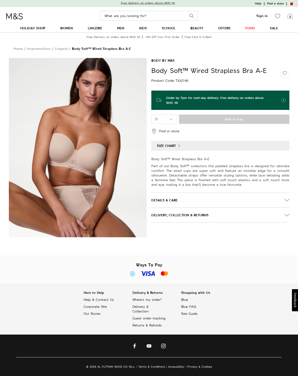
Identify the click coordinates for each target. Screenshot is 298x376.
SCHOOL (169, 28)
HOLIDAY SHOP (32, 28)
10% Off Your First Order (162, 37)
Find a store (275, 3)
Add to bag (234, 119)
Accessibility (176, 366)
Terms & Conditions (152, 366)
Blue (184, 300)
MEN (120, 28)
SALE (274, 28)
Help (258, 3)
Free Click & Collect (198, 37)
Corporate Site (95, 307)
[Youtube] (149, 347)
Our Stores (92, 314)
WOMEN (66, 28)
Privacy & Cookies (199, 366)
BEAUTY (196, 28)
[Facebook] (134, 347)
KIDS (143, 28)
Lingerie (61, 48)
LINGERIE (95, 28)
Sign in (262, 16)
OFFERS (224, 28)
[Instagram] (163, 347)
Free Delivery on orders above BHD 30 (113, 37)
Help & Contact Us (99, 300)
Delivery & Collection (140, 309)
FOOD (250, 28)
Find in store (169, 131)
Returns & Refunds (147, 325)
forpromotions (39, 48)
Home (18, 48)
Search (191, 16)
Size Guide (189, 314)
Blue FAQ (188, 307)
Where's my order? (147, 300)
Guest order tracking (149, 318)
